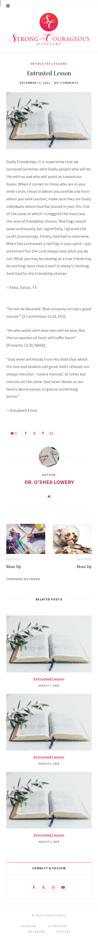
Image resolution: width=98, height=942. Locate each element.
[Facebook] (25, 433)
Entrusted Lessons (49, 64)
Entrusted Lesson (49, 678)
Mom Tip (13, 566)
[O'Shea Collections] (49, 29)
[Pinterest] (42, 433)
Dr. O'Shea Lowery (49, 481)
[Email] (51, 433)
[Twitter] (34, 433)
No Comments (66, 83)
